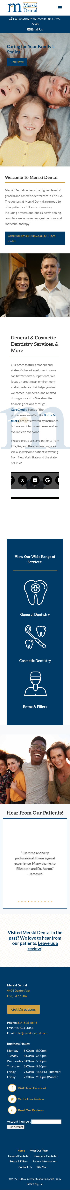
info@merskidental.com (31, 1033)
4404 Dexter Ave (18, 990)
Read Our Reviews (31, 1110)
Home (21, 1150)
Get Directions (23, 1009)
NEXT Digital (35, 1184)
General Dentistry (19, 1156)
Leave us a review (43, 945)
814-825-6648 (27, 1022)
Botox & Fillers (19, 1161)
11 (51, 901)
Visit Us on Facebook (32, 1088)
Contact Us (25, 1167)
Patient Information (44, 1161)
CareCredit (19, 409)
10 (48, 901)
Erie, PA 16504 (17, 996)
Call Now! (17, 62)
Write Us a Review (31, 1099)
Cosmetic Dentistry (46, 1156)
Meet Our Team (39, 1150)
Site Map (42, 1167)
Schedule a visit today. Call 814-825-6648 (32, 238)
